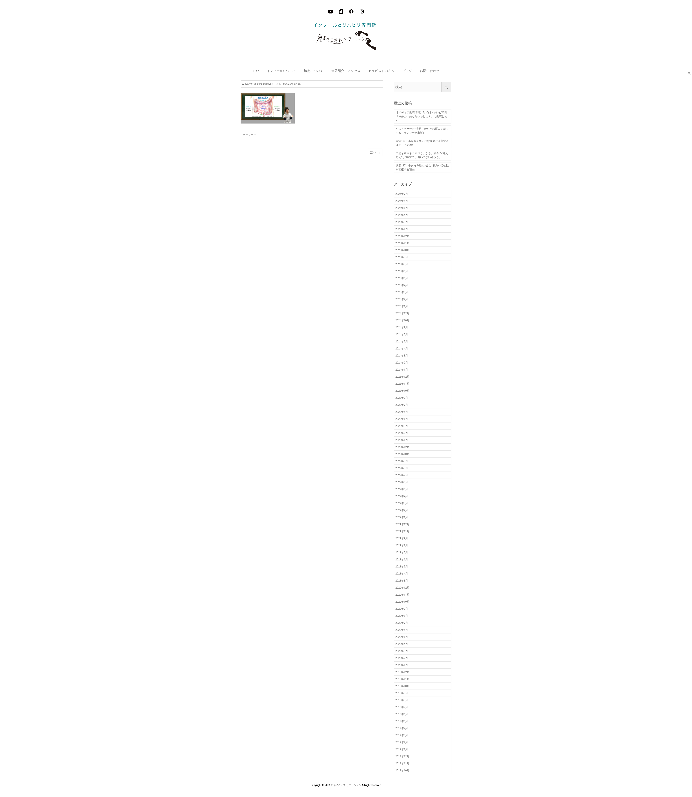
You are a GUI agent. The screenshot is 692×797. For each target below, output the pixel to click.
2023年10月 (402, 390)
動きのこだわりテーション (346, 785)
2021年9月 (401, 538)
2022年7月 (401, 475)
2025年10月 (402, 250)
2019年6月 (401, 714)
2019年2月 (401, 742)
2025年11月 (402, 243)
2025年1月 (401, 306)
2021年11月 (402, 531)
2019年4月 (401, 728)
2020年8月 (401, 615)
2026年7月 (401, 193)
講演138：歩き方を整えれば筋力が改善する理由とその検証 (422, 143)
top (256, 71)
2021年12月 (402, 524)
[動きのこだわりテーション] (345, 34)
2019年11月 (402, 679)
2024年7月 (401, 334)
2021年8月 (401, 545)
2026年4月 (401, 215)
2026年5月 (401, 208)
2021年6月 (401, 559)
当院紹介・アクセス (345, 71)
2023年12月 (402, 376)
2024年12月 (402, 313)
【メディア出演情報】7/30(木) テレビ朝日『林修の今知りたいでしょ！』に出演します (421, 116)
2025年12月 (402, 236)
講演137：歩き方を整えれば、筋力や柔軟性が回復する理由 (422, 167)
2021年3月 (401, 580)
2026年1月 (401, 229)
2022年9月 (401, 461)
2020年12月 (402, 587)
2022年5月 (401, 489)
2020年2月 (401, 658)
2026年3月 (401, 222)
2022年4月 (401, 496)
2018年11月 (402, 763)
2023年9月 (401, 397)
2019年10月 (402, 686)
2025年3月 (401, 292)
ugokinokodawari (263, 83)
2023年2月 (401, 433)
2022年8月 (401, 468)
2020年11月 (402, 594)
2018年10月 (402, 770)
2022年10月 (402, 454)
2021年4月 (401, 573)
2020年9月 (401, 608)
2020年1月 (401, 665)
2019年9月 (401, 693)
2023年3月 (401, 426)
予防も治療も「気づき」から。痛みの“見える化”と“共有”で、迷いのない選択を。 (422, 155)
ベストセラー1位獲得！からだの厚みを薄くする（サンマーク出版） (422, 130)
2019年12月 (402, 672)
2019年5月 (401, 721)
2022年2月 (401, 510)
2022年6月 (401, 482)
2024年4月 (401, 348)
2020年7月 (401, 622)
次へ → (375, 152)
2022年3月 (401, 503)
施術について (313, 71)
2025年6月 (401, 271)
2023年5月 (401, 418)
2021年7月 (401, 552)
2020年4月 (401, 644)
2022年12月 (402, 447)
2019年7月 (401, 707)
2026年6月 (401, 200)
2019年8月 (401, 700)
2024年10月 (402, 320)
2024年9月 (401, 327)
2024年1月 (401, 369)
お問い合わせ (429, 71)
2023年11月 (402, 383)
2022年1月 (401, 517)
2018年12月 (402, 756)
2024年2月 (401, 362)
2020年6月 (401, 629)
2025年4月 (401, 285)
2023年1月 (401, 440)
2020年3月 (401, 651)
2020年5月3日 (293, 83)
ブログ (407, 71)
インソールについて (281, 71)
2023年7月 (401, 404)
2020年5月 (401, 637)
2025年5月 (401, 278)
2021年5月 (401, 566)
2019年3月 (401, 735)
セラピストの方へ (381, 71)
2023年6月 (401, 411)
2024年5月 (401, 341)
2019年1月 (401, 749)
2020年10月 (402, 601)
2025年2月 (401, 299)
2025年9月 (401, 257)
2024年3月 (401, 355)
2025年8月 (401, 264)
